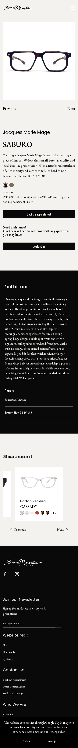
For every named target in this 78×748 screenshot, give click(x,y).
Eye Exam (8, 658)
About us (8, 714)
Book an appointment (39, 214)
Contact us (39, 246)
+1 (54, 513)
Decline (25, 741)
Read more (37, 176)
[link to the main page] (21, 8)
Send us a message (13, 693)
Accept (52, 741)
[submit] (58, 623)
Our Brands (9, 652)
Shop (5, 645)
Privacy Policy (57, 732)
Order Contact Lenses (14, 686)
